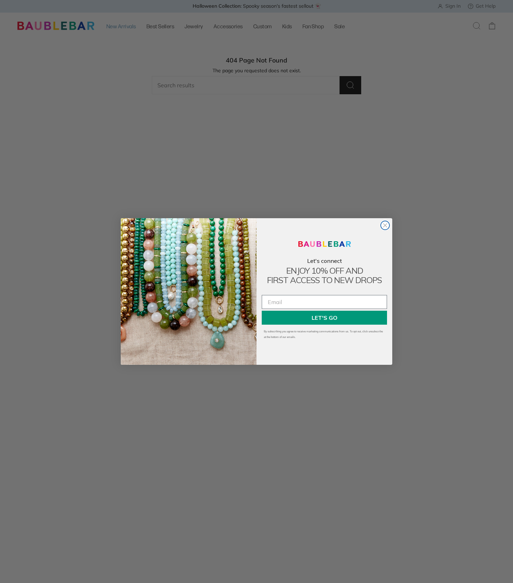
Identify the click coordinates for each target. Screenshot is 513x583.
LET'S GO (324, 317)
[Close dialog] (385, 225)
